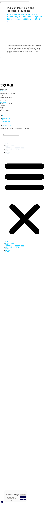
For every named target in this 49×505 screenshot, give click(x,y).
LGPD (7, 154)
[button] (24, 198)
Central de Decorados (14, 148)
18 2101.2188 (3, 90)
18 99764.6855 (3, 102)
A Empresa (9, 145)
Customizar (23, 494)
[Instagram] (1, 85)
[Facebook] (4, 85)
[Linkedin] (11, 85)
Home (7, 144)
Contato (8, 152)
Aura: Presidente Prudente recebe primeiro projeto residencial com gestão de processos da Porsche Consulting (24, 16)
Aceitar (23, 499)
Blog (7, 151)
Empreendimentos (12, 149)
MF (6, 146)
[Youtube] (8, 85)
